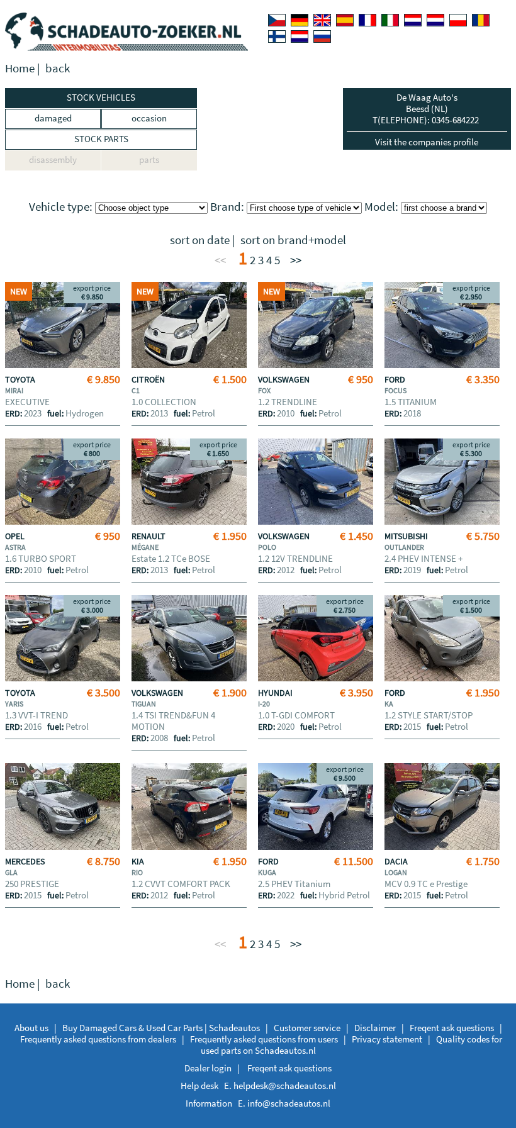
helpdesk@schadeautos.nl (284, 1086)
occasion (149, 118)
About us (31, 1028)
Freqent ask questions (452, 1028)
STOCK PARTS (101, 139)
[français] (367, 20)
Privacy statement (387, 1039)
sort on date (200, 240)
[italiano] (390, 20)
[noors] (435, 20)
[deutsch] (299, 20)
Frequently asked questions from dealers (98, 1039)
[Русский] (322, 36)
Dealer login (208, 1068)
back (57, 68)
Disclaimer (375, 1028)
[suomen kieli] (277, 36)
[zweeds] (299, 36)
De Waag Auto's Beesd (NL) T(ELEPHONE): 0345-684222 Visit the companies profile (427, 119)
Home (20, 68)
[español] (345, 20)
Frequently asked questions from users (264, 1039)
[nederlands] (413, 20)
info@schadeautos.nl (288, 1103)
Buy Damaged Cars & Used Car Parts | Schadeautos (161, 1028)
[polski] (458, 20)
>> (295, 260)
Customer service (307, 1028)
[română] (481, 20)
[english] (322, 20)
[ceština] (277, 20)
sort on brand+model (293, 240)
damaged (53, 118)
